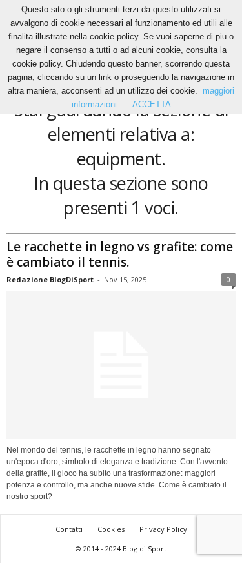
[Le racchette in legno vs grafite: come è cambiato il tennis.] (121, 365)
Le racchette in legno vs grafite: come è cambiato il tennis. (119, 254)
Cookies (111, 529)
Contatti (69, 529)
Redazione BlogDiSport (50, 279)
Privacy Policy (163, 529)
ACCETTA (151, 104)
